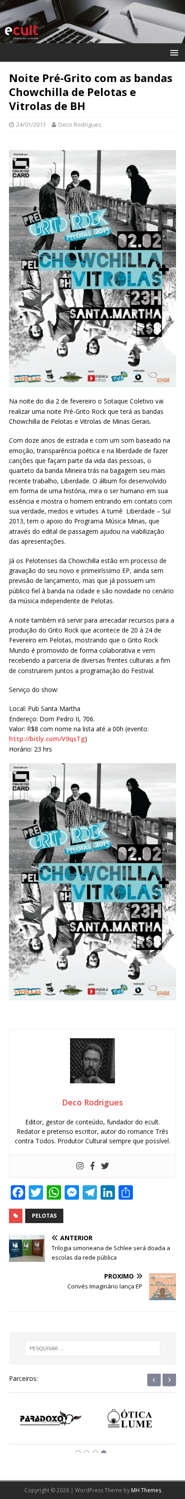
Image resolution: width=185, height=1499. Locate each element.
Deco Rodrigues (79, 124)
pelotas (44, 1215)
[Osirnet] (132, 1420)
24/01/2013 (31, 124)
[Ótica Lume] (53, 1420)
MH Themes (146, 1490)
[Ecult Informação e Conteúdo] (92, 37)
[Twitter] (105, 1166)
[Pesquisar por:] (93, 1348)
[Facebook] (92, 1166)
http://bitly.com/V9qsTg (47, 738)
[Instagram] (80, 1166)
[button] (173, 52)
